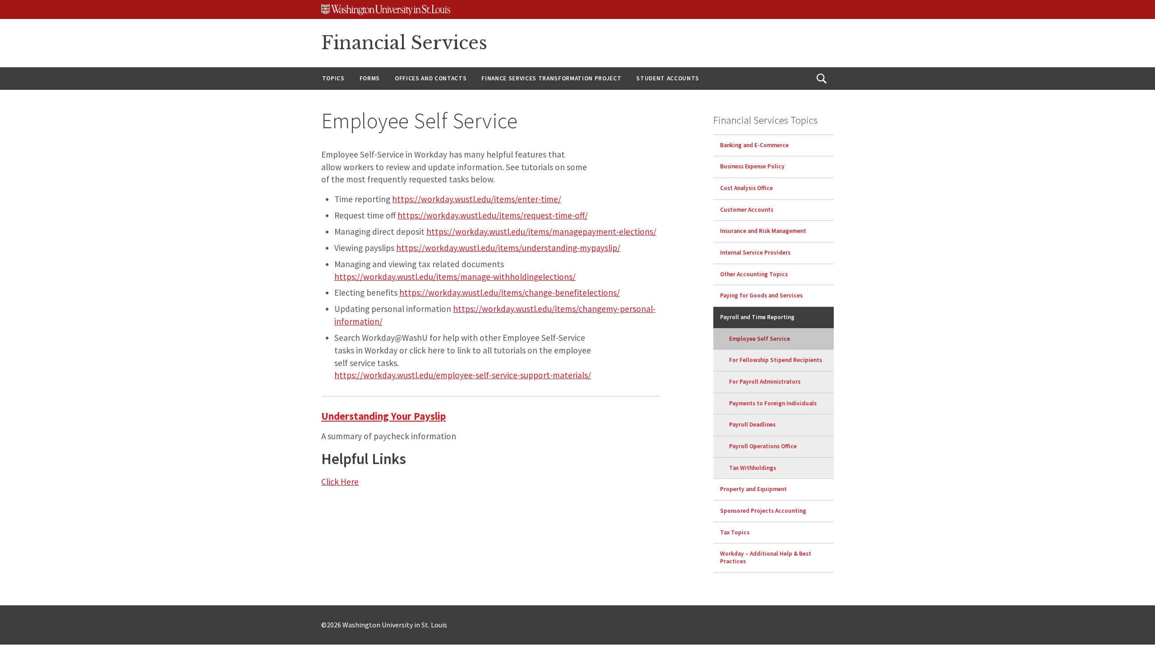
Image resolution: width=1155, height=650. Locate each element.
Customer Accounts (746, 210)
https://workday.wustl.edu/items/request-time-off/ (492, 215)
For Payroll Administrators (764, 381)
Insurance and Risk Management (763, 231)
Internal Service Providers (755, 252)
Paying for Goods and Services (761, 295)
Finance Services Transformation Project (551, 78)
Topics (333, 78)
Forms (370, 78)
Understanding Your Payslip (383, 416)
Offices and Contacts (431, 78)
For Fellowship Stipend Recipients (775, 360)
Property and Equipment (753, 489)
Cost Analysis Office (746, 188)
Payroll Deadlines (752, 424)
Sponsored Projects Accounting (763, 511)
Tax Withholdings (752, 468)
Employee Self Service (759, 339)
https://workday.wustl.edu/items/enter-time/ (476, 199)
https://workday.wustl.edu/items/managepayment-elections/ (541, 231)
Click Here (340, 481)
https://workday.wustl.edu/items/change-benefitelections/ (509, 292)
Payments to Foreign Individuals (773, 403)
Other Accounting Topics (754, 274)
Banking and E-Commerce (754, 145)
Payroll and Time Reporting (757, 317)
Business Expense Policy (752, 166)
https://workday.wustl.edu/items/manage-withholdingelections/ (455, 276)
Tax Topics (734, 532)
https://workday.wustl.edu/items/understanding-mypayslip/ (508, 247)
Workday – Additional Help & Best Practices (765, 557)
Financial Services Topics (765, 119)
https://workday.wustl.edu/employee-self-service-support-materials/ (462, 375)
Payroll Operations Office (763, 446)
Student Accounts (667, 78)
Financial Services (404, 43)
